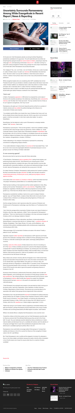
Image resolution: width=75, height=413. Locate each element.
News (35, 408)
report (10, 247)
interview (27, 72)
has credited (17, 108)
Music (43, 391)
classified (17, 302)
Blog (28, 387)
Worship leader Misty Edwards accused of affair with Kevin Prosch (65, 42)
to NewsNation (41, 131)
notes (18, 298)
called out (18, 280)
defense (14, 278)
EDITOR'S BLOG (44, 388)
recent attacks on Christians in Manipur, (22, 179)
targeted (28, 278)
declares (13, 124)
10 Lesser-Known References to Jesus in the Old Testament (65, 88)
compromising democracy (9, 174)
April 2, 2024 (55, 75)
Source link (6, 358)
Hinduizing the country (22, 174)
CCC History (37, 387)
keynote (27, 294)
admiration (24, 172)
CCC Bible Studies (29, 390)
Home (4, 6)
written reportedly (18, 236)
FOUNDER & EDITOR (58, 408)
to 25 (10, 62)
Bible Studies (45, 408)
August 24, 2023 (25, 19)
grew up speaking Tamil (25, 159)
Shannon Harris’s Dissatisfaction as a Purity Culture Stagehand (65, 50)
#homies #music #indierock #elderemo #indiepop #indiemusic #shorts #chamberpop (60, 72)
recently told (30, 146)
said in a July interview (29, 187)
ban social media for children (27, 61)
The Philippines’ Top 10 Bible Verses (64, 34)
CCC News (9, 6)
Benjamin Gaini (16, 19)
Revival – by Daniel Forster (65, 80)
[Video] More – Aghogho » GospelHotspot (65, 95)
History (39, 408)
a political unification (41, 221)
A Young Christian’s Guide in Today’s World (65, 28)
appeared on (18, 97)
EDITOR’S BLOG (68, 408)
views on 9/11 (30, 62)
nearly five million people (14, 245)
